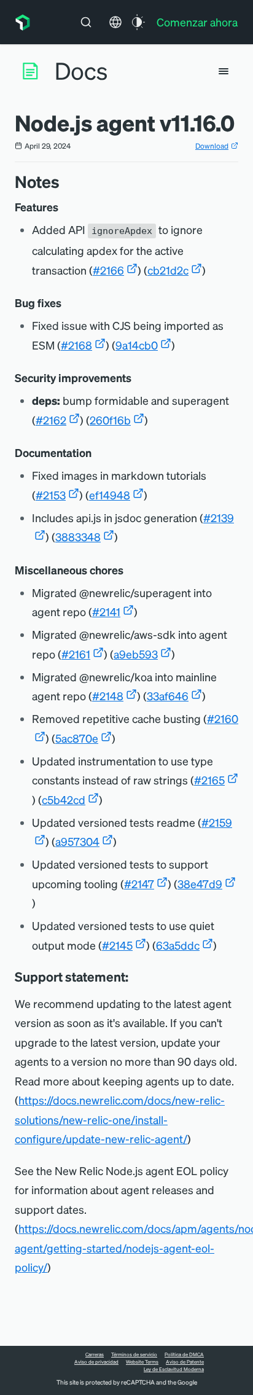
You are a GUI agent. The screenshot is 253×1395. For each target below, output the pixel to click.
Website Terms (142, 1362)
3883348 (78, 536)
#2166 (108, 270)
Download (211, 145)
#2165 (209, 780)
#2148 (107, 696)
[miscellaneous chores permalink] (129, 570)
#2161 (75, 654)
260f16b (110, 420)
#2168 (76, 345)
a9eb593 (136, 654)
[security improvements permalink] (137, 378)
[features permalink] (64, 207)
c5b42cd (63, 799)
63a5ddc (178, 945)
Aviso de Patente (185, 1362)
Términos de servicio (134, 1354)
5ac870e (76, 738)
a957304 (77, 841)
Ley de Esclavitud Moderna (174, 1369)
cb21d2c (168, 270)
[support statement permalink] (134, 976)
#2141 (106, 611)
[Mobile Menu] (223, 71)
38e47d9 (199, 884)
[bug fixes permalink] (67, 303)
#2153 (51, 495)
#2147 (139, 884)
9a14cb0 (136, 345)
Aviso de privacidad (96, 1362)
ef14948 (109, 495)
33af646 (168, 696)
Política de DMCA (184, 1354)
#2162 (51, 420)
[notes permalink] (66, 181)
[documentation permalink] (97, 453)
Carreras (94, 1354)
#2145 (117, 945)
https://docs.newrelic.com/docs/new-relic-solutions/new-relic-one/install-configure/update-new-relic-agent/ (120, 1119)
